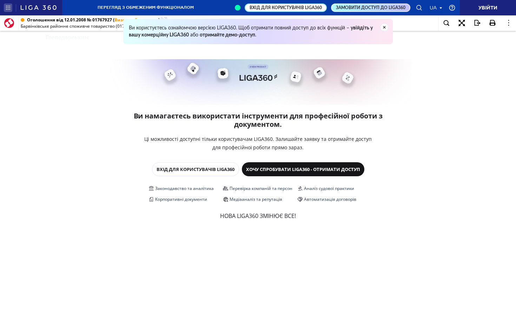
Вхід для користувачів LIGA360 (195, 169)
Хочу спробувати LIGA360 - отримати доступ (303, 169)
